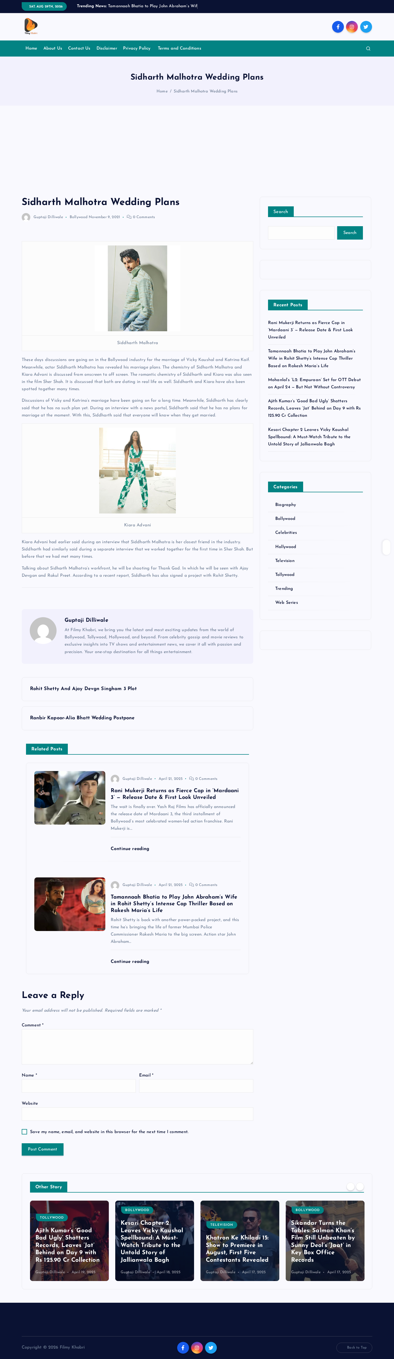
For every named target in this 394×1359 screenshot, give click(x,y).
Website (30, 1103)
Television (285, 561)
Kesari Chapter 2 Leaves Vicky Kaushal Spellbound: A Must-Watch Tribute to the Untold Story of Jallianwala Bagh (309, 437)
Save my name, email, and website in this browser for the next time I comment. (109, 1132)
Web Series (286, 603)
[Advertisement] (197, 156)
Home (31, 48)
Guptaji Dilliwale (48, 217)
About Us (52, 48)
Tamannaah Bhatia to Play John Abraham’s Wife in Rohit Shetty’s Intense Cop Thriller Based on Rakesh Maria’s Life (311, 358)
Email (146, 1075)
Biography (285, 505)
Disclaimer (106, 48)
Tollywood (285, 575)
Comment (32, 1025)
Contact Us (79, 48)
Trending (284, 589)
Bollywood (78, 217)
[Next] (360, 1186)
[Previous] (351, 1186)
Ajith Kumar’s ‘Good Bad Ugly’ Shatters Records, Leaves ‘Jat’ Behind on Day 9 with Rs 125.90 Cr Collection (314, 408)
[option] (69, 1241)
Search (280, 212)
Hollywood (285, 547)
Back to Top (357, 1347)
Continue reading (131, 849)
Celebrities (286, 533)
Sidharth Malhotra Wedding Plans (205, 92)
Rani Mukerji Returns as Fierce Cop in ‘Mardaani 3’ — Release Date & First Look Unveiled (310, 330)
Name (29, 1075)
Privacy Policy (137, 48)
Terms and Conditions (179, 48)
